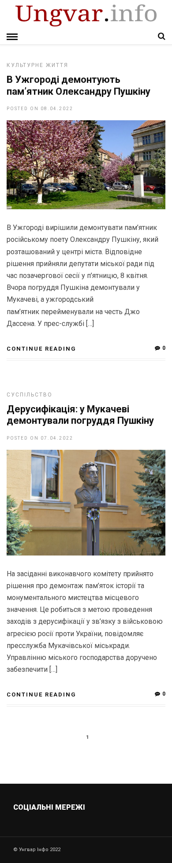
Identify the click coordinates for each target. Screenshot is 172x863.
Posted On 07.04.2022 (40, 438)
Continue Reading (41, 348)
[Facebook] (68, 828)
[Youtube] (87, 828)
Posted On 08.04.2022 (40, 108)
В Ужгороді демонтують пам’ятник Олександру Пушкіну (78, 85)
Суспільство (29, 395)
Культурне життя (37, 65)
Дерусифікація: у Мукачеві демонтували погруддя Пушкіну (80, 415)
